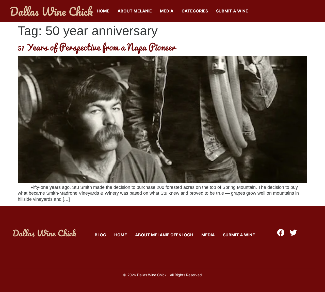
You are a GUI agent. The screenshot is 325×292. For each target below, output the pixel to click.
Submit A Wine (232, 10)
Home (103, 10)
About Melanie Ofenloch (164, 234)
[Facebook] (280, 232)
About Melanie (135, 10)
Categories (195, 10)
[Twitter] (293, 232)
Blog (100, 234)
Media (166, 10)
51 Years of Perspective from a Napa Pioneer (96, 47)
